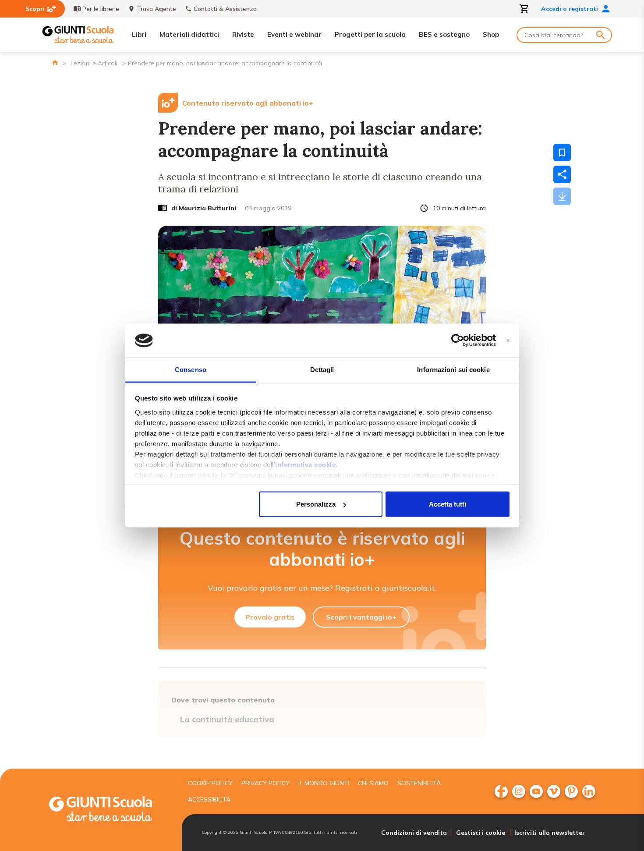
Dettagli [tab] (322, 369)
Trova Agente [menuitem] (156, 8)
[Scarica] (562, 196)
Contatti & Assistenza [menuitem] (225, 8)
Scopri (35, 9)
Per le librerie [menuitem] (100, 8)
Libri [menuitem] (139, 34)
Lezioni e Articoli (94, 63)
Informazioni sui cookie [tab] (453, 369)
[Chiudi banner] (508, 340)
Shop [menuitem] (491, 34)
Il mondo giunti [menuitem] (323, 783)
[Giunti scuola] (109, 810)
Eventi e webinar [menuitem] (294, 34)
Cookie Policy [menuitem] (210, 783)
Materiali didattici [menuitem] (189, 34)
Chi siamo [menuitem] (373, 783)
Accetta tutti (447, 504)
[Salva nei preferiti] (562, 152)
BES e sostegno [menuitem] (444, 34)
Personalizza (316, 504)
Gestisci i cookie (480, 833)
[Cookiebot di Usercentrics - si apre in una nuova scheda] (457, 340)
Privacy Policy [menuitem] (265, 783)
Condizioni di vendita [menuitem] (414, 833)
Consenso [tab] (190, 369)
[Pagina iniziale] (55, 62)
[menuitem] (501, 791)
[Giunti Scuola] (78, 35)
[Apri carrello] (524, 9)
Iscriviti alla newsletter (549, 833)
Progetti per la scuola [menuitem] (370, 34)
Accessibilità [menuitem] (209, 799)
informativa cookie (305, 464)
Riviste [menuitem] (243, 34)
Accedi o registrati (569, 9)
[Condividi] (562, 174)
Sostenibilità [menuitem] (419, 783)
